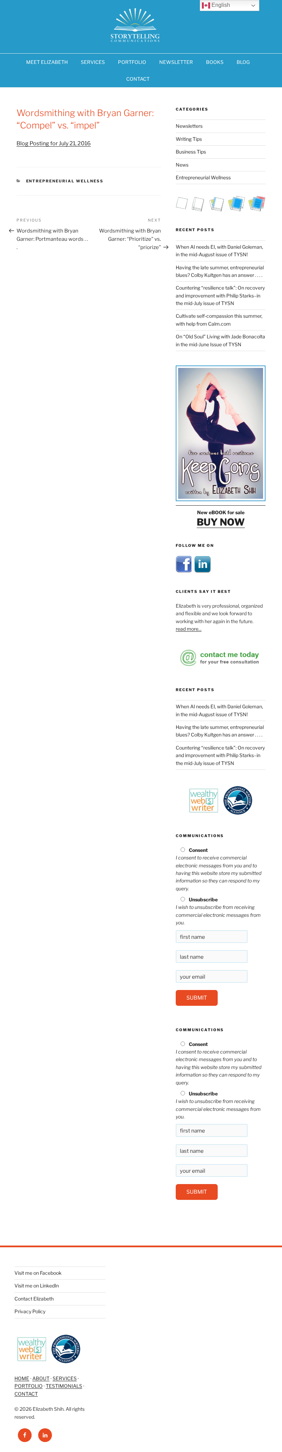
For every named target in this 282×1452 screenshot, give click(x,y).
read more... (189, 629)
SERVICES (93, 62)
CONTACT (138, 79)
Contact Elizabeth (34, 1299)
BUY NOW (221, 522)
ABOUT (41, 1378)
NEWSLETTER (176, 62)
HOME (21, 1378)
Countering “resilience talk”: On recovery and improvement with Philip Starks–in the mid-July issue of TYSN (220, 295)
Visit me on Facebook (38, 1273)
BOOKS (215, 62)
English (220, 5)
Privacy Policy (29, 1311)
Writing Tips (189, 139)
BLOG (243, 62)
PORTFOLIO (132, 62)
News (182, 165)
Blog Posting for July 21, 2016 (54, 143)
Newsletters (189, 126)
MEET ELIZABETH (47, 62)
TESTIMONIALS (64, 1386)
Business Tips (191, 152)
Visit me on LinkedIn (36, 1285)
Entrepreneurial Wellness (65, 181)
